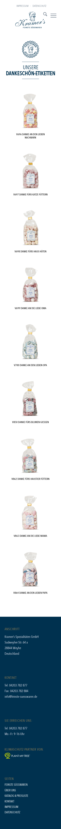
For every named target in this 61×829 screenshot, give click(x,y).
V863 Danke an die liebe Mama (30, 536)
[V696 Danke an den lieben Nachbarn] (30, 111)
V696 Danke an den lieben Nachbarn (30, 135)
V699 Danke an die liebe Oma (30, 308)
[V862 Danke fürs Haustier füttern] (30, 456)
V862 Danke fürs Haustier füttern (30, 479)
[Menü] (51, 15)
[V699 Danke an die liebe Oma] (30, 285)
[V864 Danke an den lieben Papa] (30, 569)
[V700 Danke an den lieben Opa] (30, 342)
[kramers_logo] (30, 20)
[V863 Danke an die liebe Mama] (30, 512)
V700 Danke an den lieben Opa (30, 365)
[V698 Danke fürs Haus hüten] (30, 228)
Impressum (22, 6)
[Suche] (43, 15)
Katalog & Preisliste (16, 796)
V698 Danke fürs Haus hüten (30, 251)
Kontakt (9, 801)
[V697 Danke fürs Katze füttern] (30, 171)
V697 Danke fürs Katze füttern (30, 194)
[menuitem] (22, 6)
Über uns (10, 790)
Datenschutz (39, 6)
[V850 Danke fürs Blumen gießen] (30, 399)
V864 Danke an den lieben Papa (30, 593)
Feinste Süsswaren (16, 785)
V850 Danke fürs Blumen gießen (30, 422)
